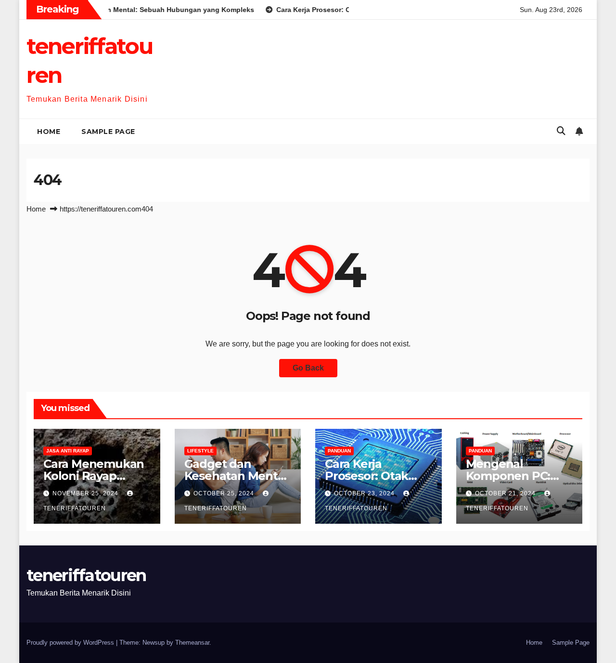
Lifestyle (200, 450)
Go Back (308, 368)
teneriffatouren (86, 575)
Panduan (339, 450)
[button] (561, 131)
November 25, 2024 (86, 493)
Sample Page (108, 131)
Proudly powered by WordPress (71, 642)
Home (48, 131)
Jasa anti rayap (67, 450)
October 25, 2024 (224, 493)
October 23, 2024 (365, 493)
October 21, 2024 (506, 493)
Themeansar (192, 642)
